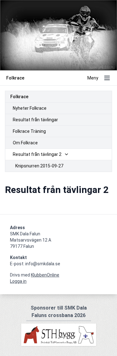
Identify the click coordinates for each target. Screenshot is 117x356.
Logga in (18, 281)
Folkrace (19, 96)
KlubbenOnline (45, 274)
